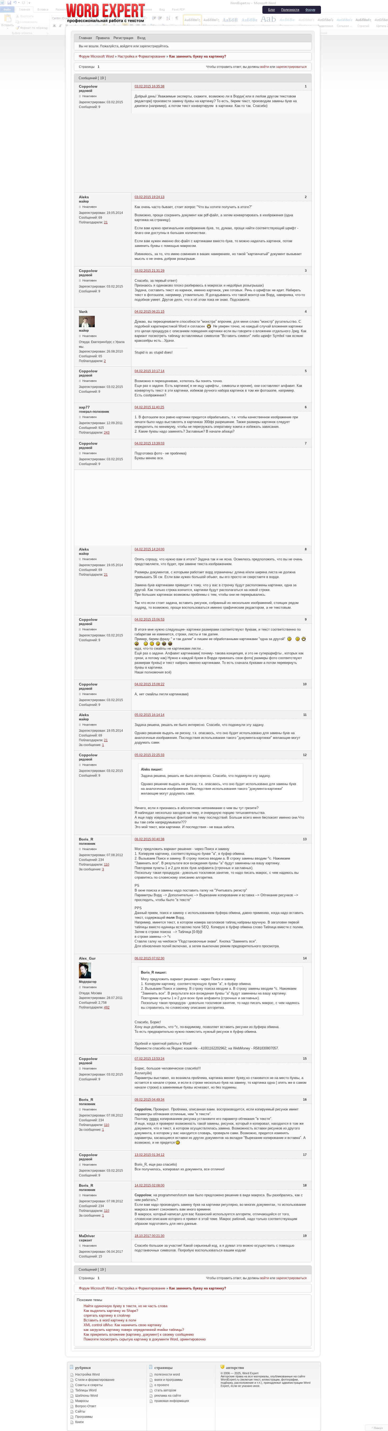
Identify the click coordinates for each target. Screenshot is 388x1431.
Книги (79, 1422)
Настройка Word (87, 1374)
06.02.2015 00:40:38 (149, 839)
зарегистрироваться (291, 67)
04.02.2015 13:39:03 (149, 443)
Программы (84, 1417)
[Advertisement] (192, 153)
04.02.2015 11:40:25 (149, 407)
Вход (141, 38)
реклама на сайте (167, 1395)
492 (107, 1007)
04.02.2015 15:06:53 (149, 619)
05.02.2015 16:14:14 (149, 715)
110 (106, 864)
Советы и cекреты (89, 1385)
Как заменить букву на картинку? (197, 56)
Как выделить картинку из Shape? (111, 1311)
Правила (103, 38)
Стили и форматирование (95, 1380)
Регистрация (123, 38)
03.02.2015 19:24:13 (149, 197)
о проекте (161, 1385)
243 (107, 432)
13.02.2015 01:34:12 (149, 1155)
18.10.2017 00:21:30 (149, 1236)
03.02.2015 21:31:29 (149, 271)
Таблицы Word (86, 1390)
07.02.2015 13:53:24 (149, 1059)
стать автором (165, 1390)
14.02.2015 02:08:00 (149, 1185)
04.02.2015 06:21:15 (149, 311)
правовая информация (171, 1401)
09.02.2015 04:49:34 (149, 1099)
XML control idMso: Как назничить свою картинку (123, 1325)
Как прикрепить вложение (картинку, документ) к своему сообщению (139, 1334)
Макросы (82, 1401)
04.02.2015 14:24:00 (149, 549)
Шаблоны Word (86, 1395)
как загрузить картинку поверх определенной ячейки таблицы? (134, 1330)
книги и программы (168, 1380)
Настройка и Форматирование (141, 56)
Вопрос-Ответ (85, 1406)
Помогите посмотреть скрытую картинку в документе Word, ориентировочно (145, 1339)
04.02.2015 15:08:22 (149, 684)
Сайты (80, 1411)
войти (264, 67)
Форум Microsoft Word (96, 56)
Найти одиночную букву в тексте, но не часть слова (125, 1306)
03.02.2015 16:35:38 (149, 86)
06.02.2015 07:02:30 (149, 958)
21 (106, 222)
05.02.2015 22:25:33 (149, 755)
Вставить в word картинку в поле (110, 1320)
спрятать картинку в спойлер (107, 1315)
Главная (85, 38)
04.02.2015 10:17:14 (149, 371)
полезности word (167, 1374)
